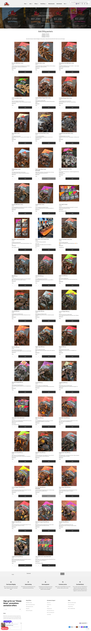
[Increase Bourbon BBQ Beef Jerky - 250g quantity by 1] (17, 72)
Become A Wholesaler (72, 602)
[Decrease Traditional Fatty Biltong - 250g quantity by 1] (13, 565)
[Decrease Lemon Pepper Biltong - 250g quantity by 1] (60, 321)
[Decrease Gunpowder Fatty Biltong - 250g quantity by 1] (60, 461)
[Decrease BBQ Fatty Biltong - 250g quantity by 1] (36, 427)
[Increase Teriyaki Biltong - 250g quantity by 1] (41, 392)
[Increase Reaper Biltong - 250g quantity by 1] (64, 356)
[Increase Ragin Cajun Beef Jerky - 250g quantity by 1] (41, 179)
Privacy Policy (70, 606)
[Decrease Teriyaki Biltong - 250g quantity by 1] (36, 392)
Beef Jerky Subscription (30, 604)
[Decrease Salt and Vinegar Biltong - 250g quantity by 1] (13, 392)
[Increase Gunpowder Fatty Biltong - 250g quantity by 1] (64, 461)
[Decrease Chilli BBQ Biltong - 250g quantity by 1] (36, 285)
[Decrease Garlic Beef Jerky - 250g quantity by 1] (13, 143)
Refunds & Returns (50, 610)
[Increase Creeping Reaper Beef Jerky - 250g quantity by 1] (64, 107)
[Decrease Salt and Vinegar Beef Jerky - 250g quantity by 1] (60, 179)
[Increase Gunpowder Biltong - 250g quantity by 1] (41, 321)
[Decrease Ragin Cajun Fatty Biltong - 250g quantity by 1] (60, 496)
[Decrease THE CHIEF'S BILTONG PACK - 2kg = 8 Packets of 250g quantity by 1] (13, 427)
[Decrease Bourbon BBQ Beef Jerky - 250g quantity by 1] (13, 72)
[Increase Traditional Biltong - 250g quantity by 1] (64, 392)
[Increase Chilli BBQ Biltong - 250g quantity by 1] (41, 285)
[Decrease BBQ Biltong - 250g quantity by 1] (13, 285)
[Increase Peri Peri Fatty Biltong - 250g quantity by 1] (41, 496)
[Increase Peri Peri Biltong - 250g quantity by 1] (17, 356)
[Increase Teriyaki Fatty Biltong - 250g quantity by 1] (64, 531)
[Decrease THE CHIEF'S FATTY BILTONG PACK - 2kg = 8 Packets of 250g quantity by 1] (36, 565)
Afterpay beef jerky (29, 606)
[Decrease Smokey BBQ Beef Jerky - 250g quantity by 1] (13, 213)
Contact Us (49, 604)
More (65, 3)
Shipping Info (49, 608)
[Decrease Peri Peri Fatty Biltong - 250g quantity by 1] (36, 496)
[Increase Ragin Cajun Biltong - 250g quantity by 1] (41, 356)
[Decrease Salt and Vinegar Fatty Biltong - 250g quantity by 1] (36, 531)
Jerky (30, 3)
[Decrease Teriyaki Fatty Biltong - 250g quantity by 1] (60, 531)
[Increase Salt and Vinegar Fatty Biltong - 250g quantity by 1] (41, 531)
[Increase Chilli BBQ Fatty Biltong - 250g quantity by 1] (64, 427)
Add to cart (62, 573)
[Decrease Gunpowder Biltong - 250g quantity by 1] (36, 321)
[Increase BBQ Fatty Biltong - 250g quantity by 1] (41, 427)
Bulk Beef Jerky (29, 602)
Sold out (48, 178)
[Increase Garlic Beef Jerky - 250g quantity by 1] (17, 143)
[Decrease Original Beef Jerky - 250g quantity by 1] (13, 179)
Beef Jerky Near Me (50, 612)
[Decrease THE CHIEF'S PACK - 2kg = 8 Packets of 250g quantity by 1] (60, 213)
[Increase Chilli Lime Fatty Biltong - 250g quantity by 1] (17, 461)
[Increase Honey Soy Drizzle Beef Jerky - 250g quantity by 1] (41, 143)
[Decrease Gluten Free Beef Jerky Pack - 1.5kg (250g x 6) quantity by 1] (60, 250)
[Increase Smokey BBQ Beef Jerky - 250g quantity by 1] (17, 213)
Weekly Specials (51, 3)
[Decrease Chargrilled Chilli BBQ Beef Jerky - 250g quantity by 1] (60, 72)
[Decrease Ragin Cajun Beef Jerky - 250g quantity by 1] (36, 179)
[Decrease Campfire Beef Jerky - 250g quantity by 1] (36, 72)
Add (25, 71)
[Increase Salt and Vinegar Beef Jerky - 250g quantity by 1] (64, 179)
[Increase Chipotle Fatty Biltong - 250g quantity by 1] (41, 461)
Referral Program (29, 610)
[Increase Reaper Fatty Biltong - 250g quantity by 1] (17, 531)
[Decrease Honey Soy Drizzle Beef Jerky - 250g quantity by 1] (36, 143)
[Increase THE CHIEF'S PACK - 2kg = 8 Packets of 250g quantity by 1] (64, 213)
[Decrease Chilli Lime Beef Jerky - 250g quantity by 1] (13, 107)
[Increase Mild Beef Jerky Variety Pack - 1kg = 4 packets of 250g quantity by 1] (17, 250)
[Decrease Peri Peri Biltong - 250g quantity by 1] (13, 356)
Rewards (27, 608)
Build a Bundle (59, 3)
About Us (48, 602)
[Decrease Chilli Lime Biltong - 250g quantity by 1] (60, 285)
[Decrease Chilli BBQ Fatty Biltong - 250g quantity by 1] (60, 427)
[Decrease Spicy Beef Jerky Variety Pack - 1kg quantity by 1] (36, 250)
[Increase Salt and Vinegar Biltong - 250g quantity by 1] (17, 392)
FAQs (48, 606)
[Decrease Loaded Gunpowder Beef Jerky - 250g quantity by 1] (60, 143)
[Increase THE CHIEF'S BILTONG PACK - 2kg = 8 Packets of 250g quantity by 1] (17, 427)
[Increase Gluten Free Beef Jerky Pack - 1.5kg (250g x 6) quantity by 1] (64, 250)
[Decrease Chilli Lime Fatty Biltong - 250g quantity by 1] (13, 461)
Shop (25, 3)
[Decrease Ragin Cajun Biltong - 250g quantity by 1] (36, 356)
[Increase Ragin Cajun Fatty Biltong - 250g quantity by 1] (64, 496)
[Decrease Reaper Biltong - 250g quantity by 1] (60, 356)
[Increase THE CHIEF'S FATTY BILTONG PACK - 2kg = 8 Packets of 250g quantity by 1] (41, 565)
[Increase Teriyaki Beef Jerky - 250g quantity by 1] (41, 213)
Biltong (36, 3)
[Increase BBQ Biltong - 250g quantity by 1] (17, 285)
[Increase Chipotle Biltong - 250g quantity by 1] (17, 321)
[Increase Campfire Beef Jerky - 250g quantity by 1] (41, 72)
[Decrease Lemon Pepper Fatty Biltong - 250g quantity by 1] (13, 496)
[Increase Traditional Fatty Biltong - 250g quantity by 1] (17, 565)
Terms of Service (71, 604)
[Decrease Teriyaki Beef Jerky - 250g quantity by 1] (36, 213)
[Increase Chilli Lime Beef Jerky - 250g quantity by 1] (17, 107)
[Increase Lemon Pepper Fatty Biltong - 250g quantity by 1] (17, 496)
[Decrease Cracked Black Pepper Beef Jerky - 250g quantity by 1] (36, 107)
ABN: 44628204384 (71, 608)
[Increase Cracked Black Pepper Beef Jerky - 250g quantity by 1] (41, 107)
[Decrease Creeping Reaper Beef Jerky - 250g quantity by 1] (60, 107)
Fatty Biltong (42, 3)
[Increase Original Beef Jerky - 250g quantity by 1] (17, 179)
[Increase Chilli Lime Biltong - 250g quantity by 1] (64, 285)
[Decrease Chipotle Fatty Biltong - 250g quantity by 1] (36, 461)
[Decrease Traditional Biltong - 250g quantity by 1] (60, 392)
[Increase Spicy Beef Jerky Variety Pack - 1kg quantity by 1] (41, 250)
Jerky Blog (49, 614)
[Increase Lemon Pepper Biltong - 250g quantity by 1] (64, 321)
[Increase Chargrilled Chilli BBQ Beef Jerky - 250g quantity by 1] (64, 72)
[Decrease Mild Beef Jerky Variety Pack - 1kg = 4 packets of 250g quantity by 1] (13, 250)
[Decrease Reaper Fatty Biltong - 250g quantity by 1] (13, 531)
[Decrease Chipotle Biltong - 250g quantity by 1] (13, 321)
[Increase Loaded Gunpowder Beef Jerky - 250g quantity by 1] (64, 143)
